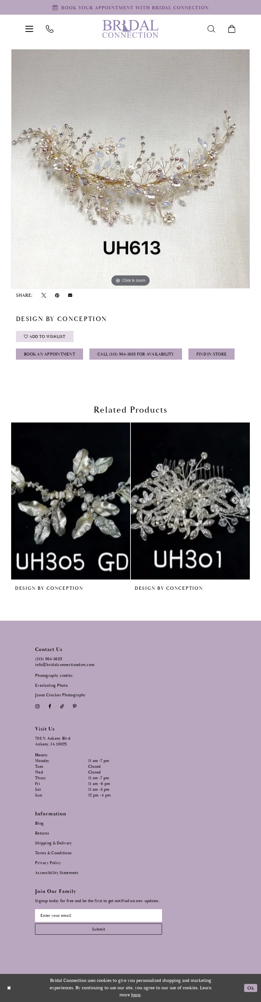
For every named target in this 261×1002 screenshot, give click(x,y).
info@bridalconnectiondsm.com (65, 665)
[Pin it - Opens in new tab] (57, 295)
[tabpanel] (130, 168)
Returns (42, 833)
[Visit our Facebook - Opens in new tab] (49, 706)
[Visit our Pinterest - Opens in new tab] (75, 706)
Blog (39, 823)
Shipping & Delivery (53, 843)
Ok (250, 988)
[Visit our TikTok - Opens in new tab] (62, 706)
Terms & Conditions (53, 853)
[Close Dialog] (9, 987)
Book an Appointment (49, 354)
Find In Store (211, 354)
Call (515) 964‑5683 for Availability (135, 354)
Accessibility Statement (56, 873)
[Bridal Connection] (130, 29)
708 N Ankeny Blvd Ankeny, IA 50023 (52, 741)
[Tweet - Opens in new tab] (43, 295)
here (135, 995)
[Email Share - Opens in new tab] (70, 295)
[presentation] (70, 501)
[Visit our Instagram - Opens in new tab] (37, 706)
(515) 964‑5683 (48, 659)
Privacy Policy (48, 863)
